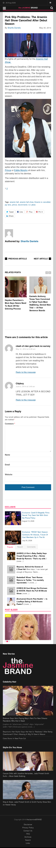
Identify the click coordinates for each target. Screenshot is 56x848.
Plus (30, 212)
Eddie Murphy (21, 170)
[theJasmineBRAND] (28, 8)
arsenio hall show (26, 202)
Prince (8, 170)
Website (8, 474)
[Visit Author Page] (9, 233)
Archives (27, 837)
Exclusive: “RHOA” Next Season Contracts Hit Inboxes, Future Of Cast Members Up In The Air (35, 534)
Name (7, 454)
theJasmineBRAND (34, 819)
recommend (22, 204)
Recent (20, 546)
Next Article (41, 258)
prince (14, 204)
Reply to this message (26, 372)
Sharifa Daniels (14, 27)
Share (11, 216)
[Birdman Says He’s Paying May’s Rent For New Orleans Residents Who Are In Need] (28, 701)
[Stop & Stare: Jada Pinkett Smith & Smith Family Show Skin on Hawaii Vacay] (28, 789)
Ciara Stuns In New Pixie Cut (14, 738)
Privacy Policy (28, 827)
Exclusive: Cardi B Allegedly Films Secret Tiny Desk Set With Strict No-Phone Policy (35, 515)
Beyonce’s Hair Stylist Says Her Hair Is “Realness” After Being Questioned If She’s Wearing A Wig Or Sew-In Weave (27, 733)
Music (8, 616)
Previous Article (17, 258)
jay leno (8, 204)
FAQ (28, 833)
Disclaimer (28, 824)
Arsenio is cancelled (42, 202)
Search (28, 840)
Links (28, 843)
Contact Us (28, 830)
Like (21, 212)
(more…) (32, 557)
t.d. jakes (32, 204)
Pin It (40, 212)
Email (7, 464)
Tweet (11, 212)
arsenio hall (14, 202)
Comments (31, 546)
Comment (10, 423)
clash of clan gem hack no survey (33, 346)
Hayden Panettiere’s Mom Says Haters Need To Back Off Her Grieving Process (15, 304)
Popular (10, 547)
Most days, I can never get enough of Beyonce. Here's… (32, 569)
